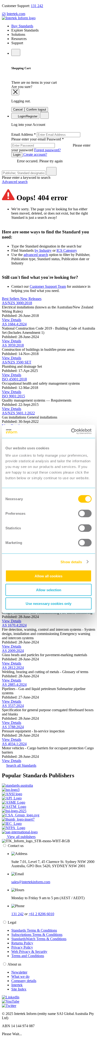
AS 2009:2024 (13, 651)
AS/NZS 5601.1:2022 (18, 413)
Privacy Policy (22, 947)
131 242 (37, 6)
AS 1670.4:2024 (14, 625)
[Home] (19, 18)
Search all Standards (21, 765)
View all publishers (21, 837)
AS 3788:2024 (13, 727)
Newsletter (19, 972)
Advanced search (15, 182)
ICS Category (67, 250)
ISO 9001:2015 (13, 396)
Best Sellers (11, 299)
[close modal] (15, 92)
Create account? (34, 154)
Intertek (17, 985)
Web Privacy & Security (29, 952)
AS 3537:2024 (13, 706)
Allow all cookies (48, 576)
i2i (4, 14)
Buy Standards (22, 26)
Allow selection (48, 590)
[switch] (85, 513)
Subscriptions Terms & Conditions (36, 935)
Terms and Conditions (27, 956)
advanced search (36, 255)
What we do (20, 976)
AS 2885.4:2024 (14, 685)
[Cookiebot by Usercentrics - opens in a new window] (71, 431)
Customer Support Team (48, 286)
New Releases (30, 299)
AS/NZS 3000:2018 (17, 303)
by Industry (43, 250)
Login (16, 154)
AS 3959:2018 (13, 345)
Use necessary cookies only (48, 604)
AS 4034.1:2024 (14, 744)
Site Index (18, 989)
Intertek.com (16, 14)
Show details (71, 562)
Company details (23, 981)
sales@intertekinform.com (30, 882)
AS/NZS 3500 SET (16, 362)
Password (50, 144)
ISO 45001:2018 (14, 379)
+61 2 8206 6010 (41, 914)
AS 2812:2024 (13, 668)
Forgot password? (47, 150)
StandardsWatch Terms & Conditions (38, 939)
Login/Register (27, 116)
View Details (11, 320)
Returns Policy (22, 943)
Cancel (18, 109)
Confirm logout (36, 109)
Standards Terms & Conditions (34, 930)
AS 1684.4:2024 (14, 324)
